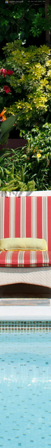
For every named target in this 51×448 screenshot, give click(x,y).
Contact (44, 1)
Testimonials (40, 1)
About (29, 1)
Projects (35, 1)
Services (32, 1)
